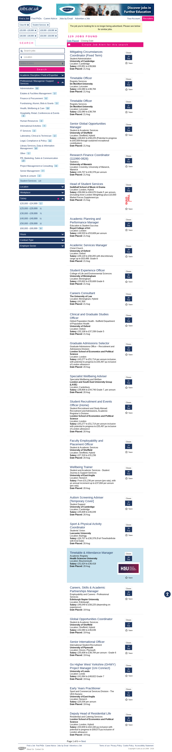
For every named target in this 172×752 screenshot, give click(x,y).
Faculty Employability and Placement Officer (86, 442)
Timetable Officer (81, 78)
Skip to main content (10, 2)
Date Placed (73, 41)
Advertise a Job (82, 18)
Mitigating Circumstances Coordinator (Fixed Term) (86, 53)
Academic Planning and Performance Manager (85, 220)
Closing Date (87, 41)
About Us (30, 749)
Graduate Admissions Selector (89, 343)
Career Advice (50, 18)
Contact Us (39, 749)
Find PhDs (36, 18)
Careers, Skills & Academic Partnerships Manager (87, 589)
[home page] (30, 10)
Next (83, 741)
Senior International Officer (87, 641)
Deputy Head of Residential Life (90, 713)
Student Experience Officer (87, 270)
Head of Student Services (86, 184)
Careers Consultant (82, 293)
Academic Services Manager (88, 245)
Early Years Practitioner (85, 688)
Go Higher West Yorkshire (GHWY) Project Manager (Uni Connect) (93, 666)
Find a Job (24, 18)
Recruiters (148, 18)
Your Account (133, 18)
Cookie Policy (128, 746)
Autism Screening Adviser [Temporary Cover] (86, 499)
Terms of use (104, 746)
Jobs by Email (66, 18)
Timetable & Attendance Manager (91, 552)
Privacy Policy (116, 746)
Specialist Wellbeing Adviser (88, 376)
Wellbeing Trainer (81, 467)
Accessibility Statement (144, 746)
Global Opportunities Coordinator (91, 619)
